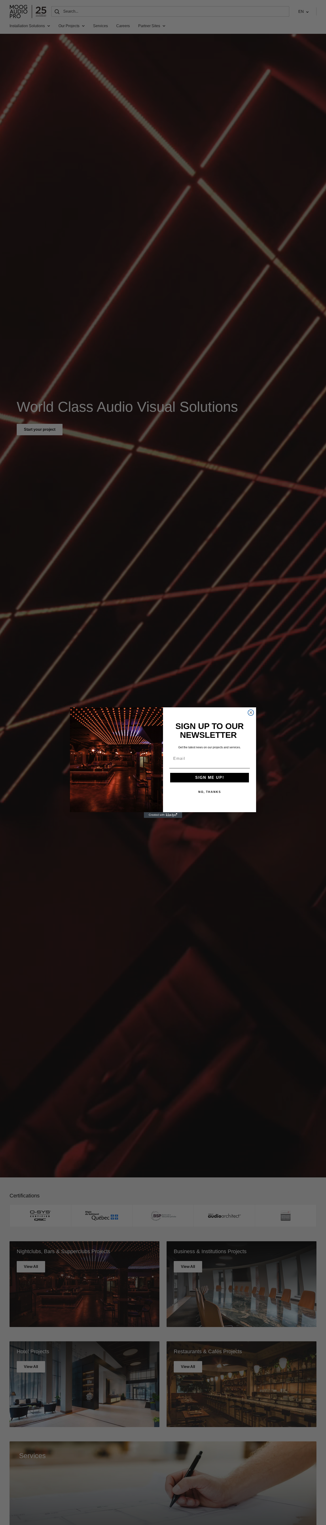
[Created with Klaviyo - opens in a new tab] (163, 815)
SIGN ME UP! (209, 777)
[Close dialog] (251, 712)
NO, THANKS (209, 792)
